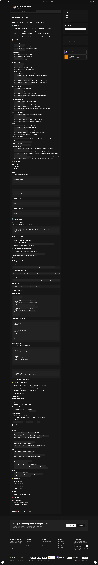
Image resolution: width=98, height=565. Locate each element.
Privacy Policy (78, 549)
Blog (58, 1)
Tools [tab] (48, 11)
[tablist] (35, 11)
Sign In (94, 1)
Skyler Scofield (85, 560)
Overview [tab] (23, 11)
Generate (48, 1)
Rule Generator (29, 545)
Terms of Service (32, 560)
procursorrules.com (15, 539)
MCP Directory (29, 543)
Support (43, 545)
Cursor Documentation (46, 541)
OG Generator (61, 549)
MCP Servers (53, 1)
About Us (47, 560)
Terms (86, 548)
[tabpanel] (35, 264)
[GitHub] (10, 548)
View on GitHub (76, 28)
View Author (75, 31)
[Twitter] (12, 548)
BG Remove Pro (61, 543)
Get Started (70, 525)
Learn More (81, 525)
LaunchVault (60, 547)
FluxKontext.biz (61, 541)
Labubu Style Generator (62, 545)
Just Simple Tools (61, 551)
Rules (44, 1)
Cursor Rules (28, 541)
